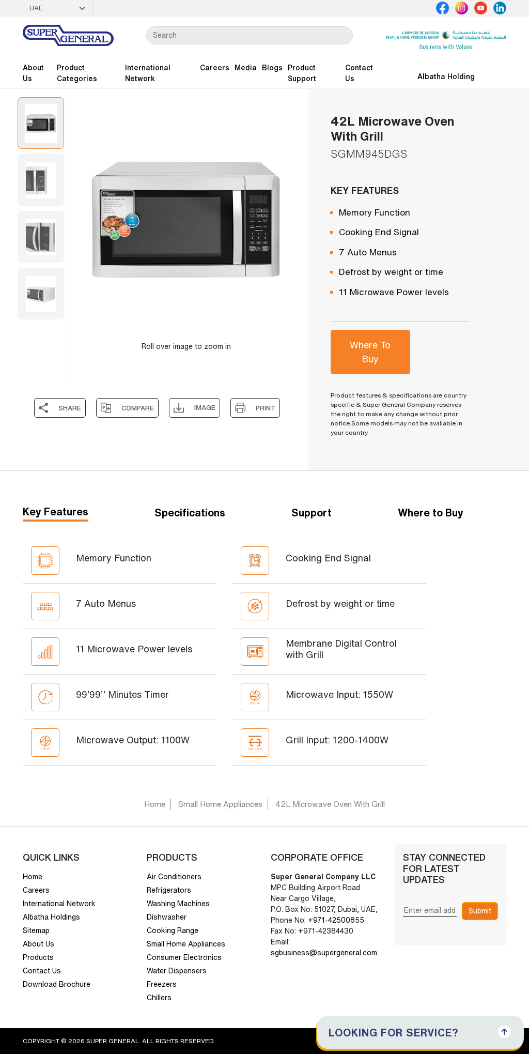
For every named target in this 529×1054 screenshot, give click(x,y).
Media (246, 67)
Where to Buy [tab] (430, 512)
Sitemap (36, 930)
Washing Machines (178, 903)
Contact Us (359, 73)
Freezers (162, 984)
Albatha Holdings (51, 917)
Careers (214, 67)
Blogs (272, 67)
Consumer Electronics (184, 957)
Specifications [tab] (189, 512)
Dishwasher (166, 917)
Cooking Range (172, 930)
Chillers (159, 997)
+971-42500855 (335, 920)
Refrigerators (169, 890)
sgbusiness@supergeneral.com (324, 952)
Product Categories (77, 73)
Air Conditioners (174, 876)
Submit (480, 910)
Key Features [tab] (55, 511)
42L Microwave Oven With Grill (330, 804)
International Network (147, 73)
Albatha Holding (446, 76)
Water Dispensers (177, 970)
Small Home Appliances (220, 804)
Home (154, 804)
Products (38, 957)
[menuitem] (41, 123)
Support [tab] (311, 512)
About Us (33, 73)
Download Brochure (56, 984)
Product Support (302, 73)
